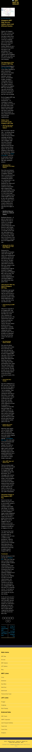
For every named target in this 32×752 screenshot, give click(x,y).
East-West (3, 684)
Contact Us (24, 741)
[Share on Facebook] (6, 618)
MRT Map (3, 656)
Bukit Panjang (4, 708)
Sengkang (3, 705)
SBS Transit (4, 716)
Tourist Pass (4, 729)
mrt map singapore (5, 18)
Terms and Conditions (14, 742)
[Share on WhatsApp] (3, 618)
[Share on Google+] (13, 618)
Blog (2, 669)
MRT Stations (4, 663)
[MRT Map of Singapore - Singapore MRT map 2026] (16, 2)
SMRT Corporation (5, 719)
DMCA (22, 742)
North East (3, 687)
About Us (18, 741)
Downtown (3, 680)
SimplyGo (3, 732)
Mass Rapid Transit (6, 68)
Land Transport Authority (7, 722)
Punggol (3, 701)
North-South (4, 690)
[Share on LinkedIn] (7, 621)
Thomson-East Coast (6, 694)
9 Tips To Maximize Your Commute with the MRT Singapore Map (11, 631)
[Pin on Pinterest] (10, 618)
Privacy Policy (11, 741)
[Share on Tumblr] (9, 621)
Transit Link (4, 726)
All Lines (3, 659)
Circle (2, 677)
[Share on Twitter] (8, 618)
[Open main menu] (2, 2)
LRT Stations (4, 666)
